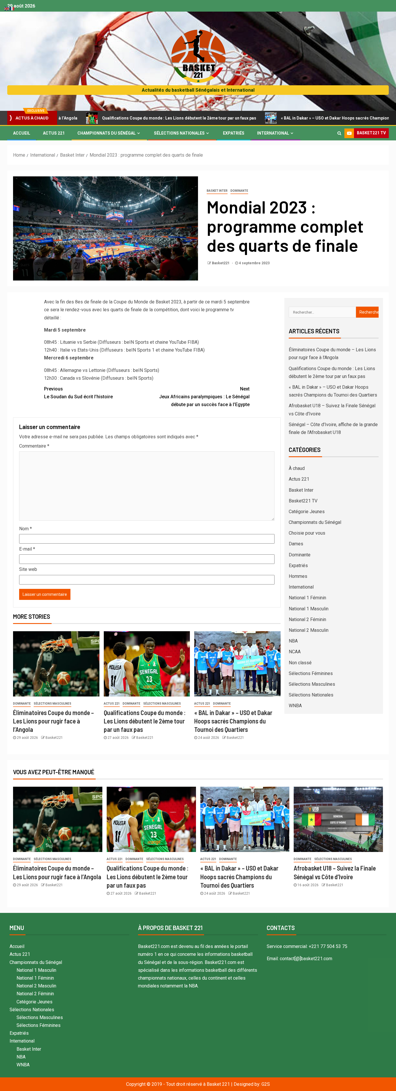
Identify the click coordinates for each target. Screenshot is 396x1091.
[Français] (12, 8)
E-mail (27, 549)
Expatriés (233, 133)
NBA (293, 641)
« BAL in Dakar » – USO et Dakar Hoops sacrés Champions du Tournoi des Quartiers (233, 721)
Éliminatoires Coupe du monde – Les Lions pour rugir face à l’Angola (53, 721)
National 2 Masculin (308, 630)
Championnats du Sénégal (106, 133)
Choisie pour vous (307, 533)
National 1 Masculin (308, 608)
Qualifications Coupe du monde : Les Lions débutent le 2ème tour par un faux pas (145, 118)
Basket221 (221, 263)
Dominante (239, 190)
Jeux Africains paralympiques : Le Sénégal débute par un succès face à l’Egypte (204, 396)
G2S (265, 1084)
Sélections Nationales (179, 133)
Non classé (300, 662)
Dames (296, 544)
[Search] (339, 133)
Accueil (21, 133)
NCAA (295, 651)
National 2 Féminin (307, 619)
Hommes (298, 576)
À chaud (297, 468)
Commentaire (34, 446)
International (273, 133)
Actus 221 (54, 133)
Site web (28, 569)
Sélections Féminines (311, 673)
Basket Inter (217, 190)
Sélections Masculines (52, 703)
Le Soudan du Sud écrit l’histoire (78, 392)
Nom (25, 528)
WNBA (295, 705)
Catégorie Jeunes (307, 511)
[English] (7, 8)
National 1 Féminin (307, 597)
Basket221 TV (303, 501)
